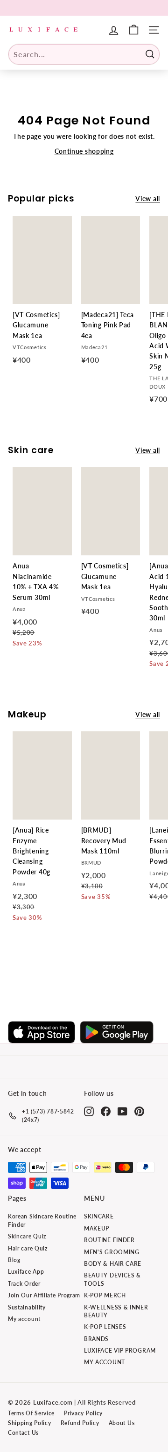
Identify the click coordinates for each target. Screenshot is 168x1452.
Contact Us (23, 1432)
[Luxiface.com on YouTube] (122, 1111)
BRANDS (96, 1338)
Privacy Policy (83, 1413)
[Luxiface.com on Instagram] (89, 1111)
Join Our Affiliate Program (44, 1295)
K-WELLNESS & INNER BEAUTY (116, 1311)
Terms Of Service (31, 1413)
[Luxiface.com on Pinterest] (139, 1111)
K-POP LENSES (105, 1326)
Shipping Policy (29, 1422)
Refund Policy (80, 1422)
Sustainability (27, 1307)
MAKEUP (96, 1228)
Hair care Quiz (28, 1248)
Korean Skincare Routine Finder (42, 1220)
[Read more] (134, 30)
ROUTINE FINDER (109, 1240)
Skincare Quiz (27, 1236)
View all (147, 198)
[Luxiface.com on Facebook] (106, 1111)
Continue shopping (84, 151)
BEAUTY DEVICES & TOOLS (112, 1279)
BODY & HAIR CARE (112, 1263)
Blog (14, 1260)
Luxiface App (26, 1271)
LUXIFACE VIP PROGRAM (120, 1350)
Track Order (24, 1283)
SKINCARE (99, 1216)
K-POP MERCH (105, 1295)
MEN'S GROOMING (112, 1252)
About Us (122, 1422)
